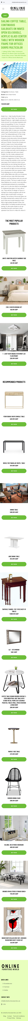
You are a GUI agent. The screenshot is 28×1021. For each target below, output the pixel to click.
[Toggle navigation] (3, 8)
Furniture (11, 92)
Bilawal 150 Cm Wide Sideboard (14, 845)
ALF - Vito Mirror (14, 650)
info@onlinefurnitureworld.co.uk (19, 2)
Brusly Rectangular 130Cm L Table (14, 463)
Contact (9, 1016)
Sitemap (18, 1018)
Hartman (6, 987)
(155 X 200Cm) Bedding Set (14, 307)
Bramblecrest (8, 983)
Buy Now (14, 109)
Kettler (6, 990)
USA (4, 2)
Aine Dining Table (14, 556)
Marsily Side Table (14, 751)
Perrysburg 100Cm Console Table (14, 416)
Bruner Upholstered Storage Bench (14, 891)
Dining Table (14, 510)
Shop (5, 15)
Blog (4, 1016)
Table (16, 92)
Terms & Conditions (19, 1016)
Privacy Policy (11, 1018)
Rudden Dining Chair (14, 798)
